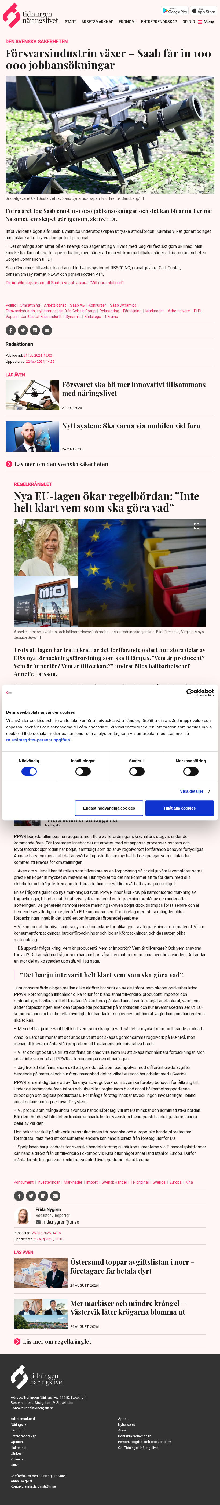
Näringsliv (18, 1425)
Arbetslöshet (55, 305)
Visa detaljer (191, 791)
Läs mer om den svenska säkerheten (61, 463)
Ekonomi (127, 22)
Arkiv (122, 1430)
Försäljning (132, 311)
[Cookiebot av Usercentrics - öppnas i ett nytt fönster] (190, 693)
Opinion (190, 22)
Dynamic (73, 316)
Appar (123, 1419)
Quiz (14, 1465)
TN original (140, 1182)
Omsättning (30, 305)
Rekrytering (110, 311)
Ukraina (111, 316)
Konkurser (98, 305)
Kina (189, 1182)
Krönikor (17, 1459)
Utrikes (16, 1453)
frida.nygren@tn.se (60, 1222)
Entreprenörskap (159, 22)
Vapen (11, 316)
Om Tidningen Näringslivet (138, 1448)
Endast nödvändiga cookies (109, 808)
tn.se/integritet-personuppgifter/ (38, 740)
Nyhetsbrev (126, 1425)
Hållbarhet (19, 1448)
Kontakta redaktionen (134, 1436)
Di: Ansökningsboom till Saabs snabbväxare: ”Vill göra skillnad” (65, 282)
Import (92, 1182)
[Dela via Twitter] (23, 330)
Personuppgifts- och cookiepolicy (144, 1442)
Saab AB (78, 305)
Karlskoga (93, 316)
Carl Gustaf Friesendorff (42, 316)
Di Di (198, 311)
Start (70, 22)
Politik (11, 305)
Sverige (159, 1182)
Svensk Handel (114, 1182)
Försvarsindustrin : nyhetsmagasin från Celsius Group (51, 311)
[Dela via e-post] (47, 330)
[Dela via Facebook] (11, 330)
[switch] (83, 771)
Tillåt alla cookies (179, 808)
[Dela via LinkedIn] (35, 330)
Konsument (24, 1182)
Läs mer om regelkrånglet (57, 1341)
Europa (176, 1182)
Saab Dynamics (123, 305)
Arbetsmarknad (97, 22)
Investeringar (49, 1182)
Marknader (155, 311)
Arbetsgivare (179, 311)
